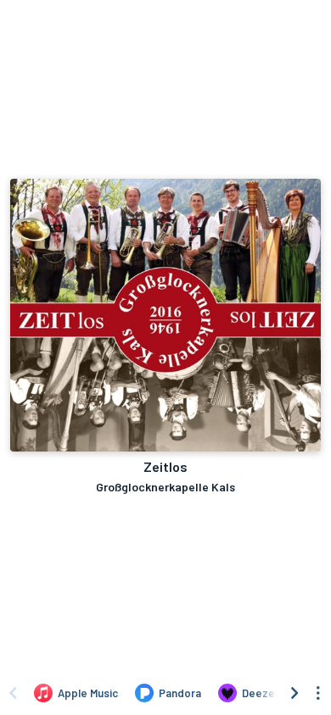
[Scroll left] (13, 693)
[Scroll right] (294, 693)
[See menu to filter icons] (318, 693)
